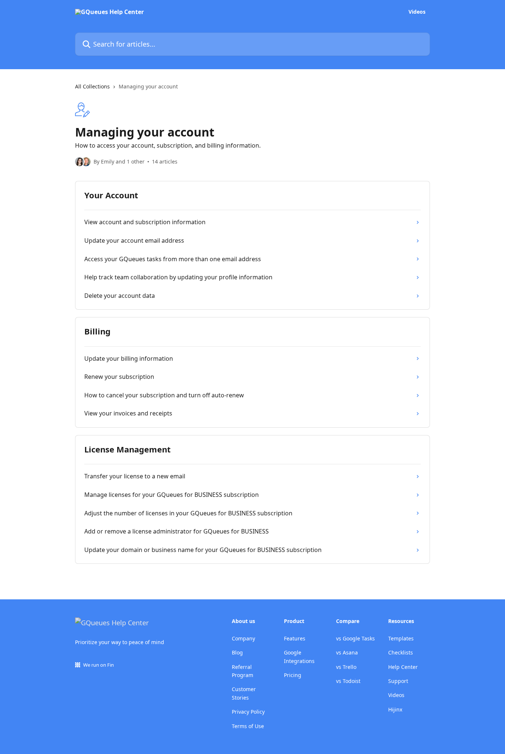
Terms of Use (248, 726)
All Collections (92, 86)
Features (294, 638)
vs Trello (346, 666)
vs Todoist (348, 680)
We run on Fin (98, 665)
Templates (401, 638)
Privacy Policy (248, 711)
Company (243, 638)
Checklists (400, 652)
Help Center (403, 666)
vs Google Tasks (355, 638)
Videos (417, 11)
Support (398, 680)
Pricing (292, 675)
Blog (237, 652)
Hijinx (395, 709)
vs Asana (347, 652)
